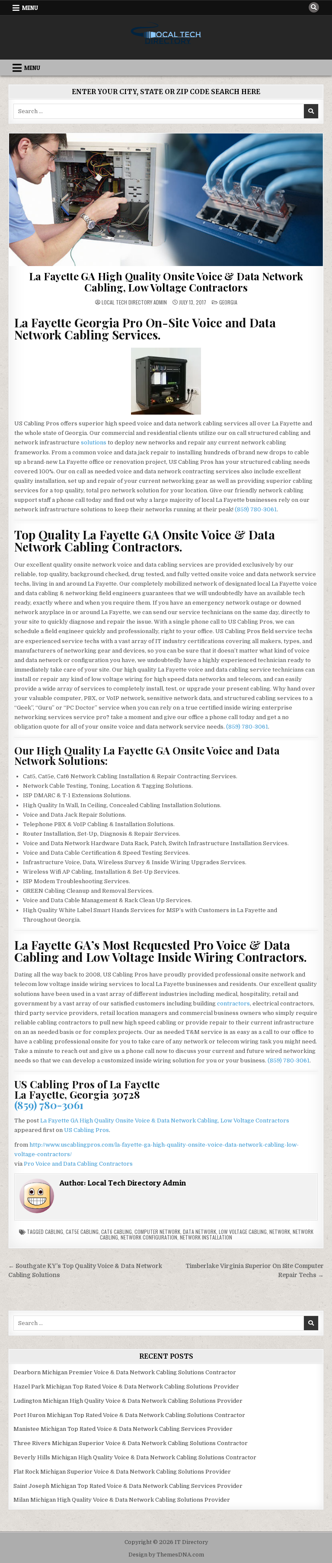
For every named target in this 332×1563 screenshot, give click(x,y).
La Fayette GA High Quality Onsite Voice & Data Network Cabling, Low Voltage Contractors (166, 281)
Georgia (228, 302)
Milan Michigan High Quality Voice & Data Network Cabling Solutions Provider (121, 1499)
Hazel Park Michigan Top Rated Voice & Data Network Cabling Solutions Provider (126, 1386)
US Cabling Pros (86, 1130)
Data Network (199, 1231)
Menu (30, 7)
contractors (233, 1003)
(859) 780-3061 (256, 509)
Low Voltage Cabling (243, 1231)
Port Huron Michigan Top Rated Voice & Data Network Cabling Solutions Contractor (129, 1415)
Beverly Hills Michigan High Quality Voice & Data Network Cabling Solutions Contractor (134, 1457)
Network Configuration (149, 1237)
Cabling (54, 1231)
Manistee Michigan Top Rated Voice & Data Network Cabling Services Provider (123, 1429)
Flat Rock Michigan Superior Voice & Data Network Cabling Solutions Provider (122, 1471)
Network (279, 1231)
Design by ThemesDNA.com (166, 1555)
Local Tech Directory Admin (134, 302)
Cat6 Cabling (116, 1231)
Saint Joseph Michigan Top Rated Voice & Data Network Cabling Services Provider (128, 1486)
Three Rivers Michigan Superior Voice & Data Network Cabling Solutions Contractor (130, 1443)
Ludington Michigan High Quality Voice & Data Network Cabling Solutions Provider (128, 1401)
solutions (93, 442)
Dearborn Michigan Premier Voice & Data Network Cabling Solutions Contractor (124, 1372)
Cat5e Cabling (82, 1231)
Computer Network (157, 1231)
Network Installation (206, 1237)
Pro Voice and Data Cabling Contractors (78, 1163)
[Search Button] (314, 7)
